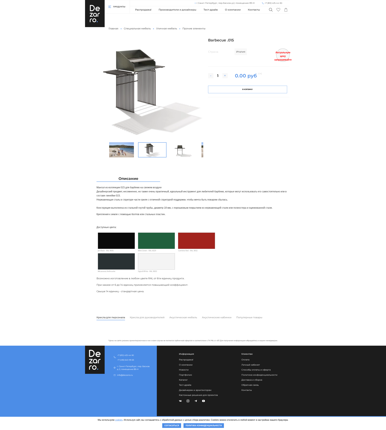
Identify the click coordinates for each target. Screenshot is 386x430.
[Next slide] (198, 89)
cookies (119, 420)
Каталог (183, 379)
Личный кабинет (250, 364)
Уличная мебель (166, 28)
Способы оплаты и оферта (256, 369)
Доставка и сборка (251, 379)
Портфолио (185, 375)
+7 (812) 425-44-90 (273, 3)
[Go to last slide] (103, 150)
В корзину (247, 89)
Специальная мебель (137, 28)
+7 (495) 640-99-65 (125, 360)
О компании (233, 9)
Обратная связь (250, 385)
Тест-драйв (211, 9)
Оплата (245, 359)
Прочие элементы (194, 28)
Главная (113, 28)
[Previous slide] (106, 89)
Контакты (254, 9)
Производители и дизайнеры (177, 9)
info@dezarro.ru (125, 375)
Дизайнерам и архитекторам (195, 390)
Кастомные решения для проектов (198, 395)
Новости (184, 369)
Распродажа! (143, 9)
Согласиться (171, 425)
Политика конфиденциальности (259, 375)
